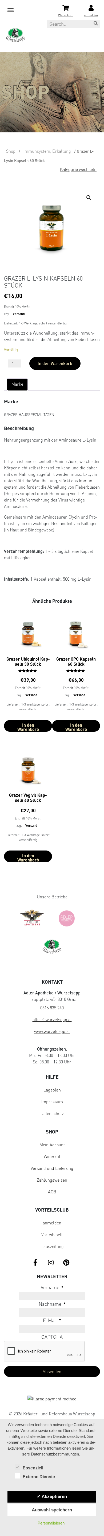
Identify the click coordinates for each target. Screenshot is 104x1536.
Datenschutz (52, 1113)
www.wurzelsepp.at (52, 1031)
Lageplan (52, 1090)
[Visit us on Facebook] (35, 1263)
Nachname (52, 1304)
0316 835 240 (52, 1007)
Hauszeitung (52, 1246)
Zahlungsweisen (52, 1180)
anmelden (52, 1222)
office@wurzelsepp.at (52, 1019)
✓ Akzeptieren (52, 1496)
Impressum (52, 1101)
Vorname (52, 1287)
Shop (10, 151)
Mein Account (52, 1144)
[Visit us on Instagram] (51, 1263)
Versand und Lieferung (52, 1168)
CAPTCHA (52, 1337)
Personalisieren (51, 1523)
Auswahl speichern (52, 1509)
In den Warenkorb (55, 363)
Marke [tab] (17, 384)
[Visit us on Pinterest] (66, 1263)
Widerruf (52, 1156)
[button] (90, 199)
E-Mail (52, 1320)
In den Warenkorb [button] (28, 727)
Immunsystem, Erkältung (47, 151)
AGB (52, 1191)
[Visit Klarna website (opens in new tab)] (52, 1399)
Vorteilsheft (52, 1234)
